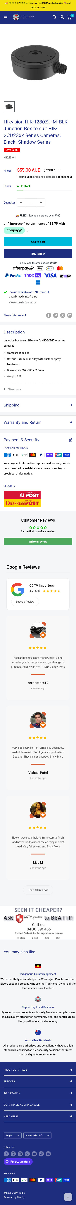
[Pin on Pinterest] (55, 315)
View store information (23, 302)
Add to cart (38, 241)
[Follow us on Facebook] (6, 1153)
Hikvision (9, 157)
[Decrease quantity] (21, 202)
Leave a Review (25, 601)
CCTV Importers (41, 585)
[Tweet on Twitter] (62, 315)
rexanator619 (38, 683)
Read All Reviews (38, 890)
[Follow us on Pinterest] (27, 1153)
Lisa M (38, 863)
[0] (69, 17)
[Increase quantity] (41, 202)
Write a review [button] (38, 541)
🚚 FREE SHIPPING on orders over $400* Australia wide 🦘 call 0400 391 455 (38, 5)
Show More (58, 666)
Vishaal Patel (38, 773)
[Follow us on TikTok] (41, 1153)
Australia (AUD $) (34, 1135)
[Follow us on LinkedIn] (48, 1153)
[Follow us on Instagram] (20, 1153)
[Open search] (55, 17)
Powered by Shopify (14, 1197)
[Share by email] (69, 315)
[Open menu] (5, 17)
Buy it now (38, 253)
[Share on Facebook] (48, 315)
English (9, 1135)
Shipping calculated (45, 176)
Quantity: (9, 202)
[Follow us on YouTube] (34, 1153)
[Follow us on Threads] (13, 1153)
